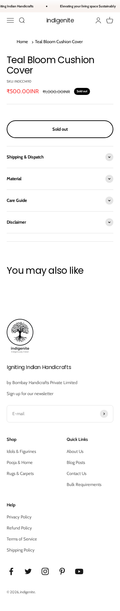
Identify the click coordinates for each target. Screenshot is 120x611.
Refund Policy (19, 527)
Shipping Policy (21, 550)
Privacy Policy (19, 516)
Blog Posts (76, 462)
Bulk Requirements (84, 484)
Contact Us (76, 473)
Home (22, 41)
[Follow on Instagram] (45, 571)
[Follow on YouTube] (79, 571)
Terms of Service (22, 538)
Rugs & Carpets (20, 473)
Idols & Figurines (21, 451)
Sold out (60, 129)
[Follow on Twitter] (28, 571)
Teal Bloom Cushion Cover (59, 41)
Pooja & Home (20, 462)
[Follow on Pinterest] (62, 571)
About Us (75, 451)
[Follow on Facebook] (11, 571)
